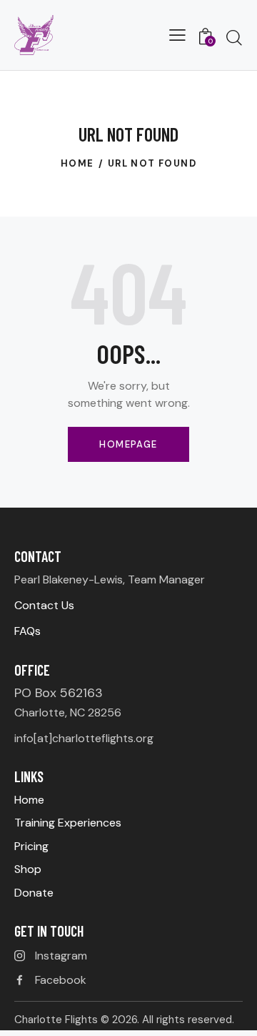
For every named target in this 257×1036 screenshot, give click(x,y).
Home (77, 163)
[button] (177, 35)
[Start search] (234, 37)
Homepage (128, 444)
